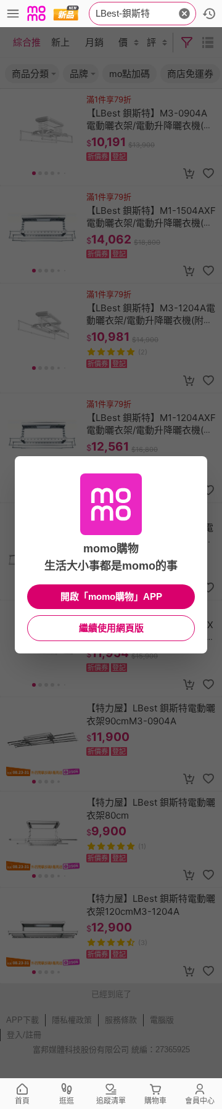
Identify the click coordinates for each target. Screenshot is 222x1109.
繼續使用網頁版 (111, 628)
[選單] (12, 13)
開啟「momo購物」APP (111, 596)
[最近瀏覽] (209, 13)
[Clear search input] (184, 13)
